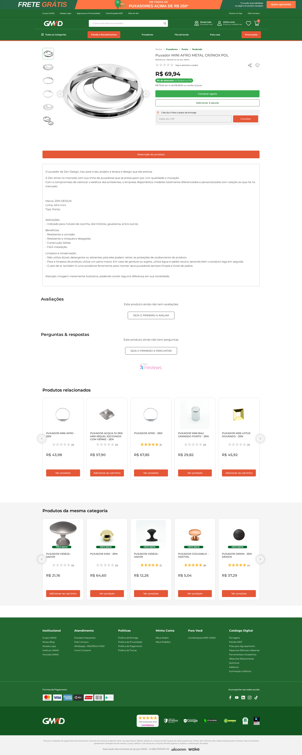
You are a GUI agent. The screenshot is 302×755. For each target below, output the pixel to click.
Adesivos (234, 667)
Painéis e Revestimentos (104, 34)
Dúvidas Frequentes (84, 637)
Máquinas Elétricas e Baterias (244, 650)
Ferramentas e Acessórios (242, 654)
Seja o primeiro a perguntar (151, 350)
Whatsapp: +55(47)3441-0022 (89, 646)
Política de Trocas (127, 650)
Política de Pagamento (130, 646)
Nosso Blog (48, 642)
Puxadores (147, 34)
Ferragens (234, 637)
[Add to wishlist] (257, 65)
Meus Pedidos (163, 642)
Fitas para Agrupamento (242, 646)
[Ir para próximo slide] (146, 94)
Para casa (215, 34)
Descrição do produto (151, 154)
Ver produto (63, 473)
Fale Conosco (254, 13)
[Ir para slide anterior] (60, 94)
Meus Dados (162, 637)
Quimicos (234, 663)
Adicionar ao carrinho (107, 473)
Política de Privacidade (130, 642)
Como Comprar (82, 650)
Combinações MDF (114, 13)
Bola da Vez (133, 13)
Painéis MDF (235, 642)
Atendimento (84, 630)
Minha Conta (165, 630)
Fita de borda (182, 34)
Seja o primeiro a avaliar (151, 315)
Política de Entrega (128, 637)
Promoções (251, 34)
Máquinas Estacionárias (241, 658)
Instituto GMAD (50, 650)
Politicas (124, 630)
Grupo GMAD (48, 13)
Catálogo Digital (241, 630)
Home (158, 49)
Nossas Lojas (65, 13)
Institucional (51, 630)
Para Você (195, 630)
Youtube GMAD (50, 654)
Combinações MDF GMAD (202, 637)
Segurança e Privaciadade (88, 13)
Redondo (197, 49)
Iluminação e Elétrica (240, 671)
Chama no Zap (235, 13)
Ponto (185, 49)
